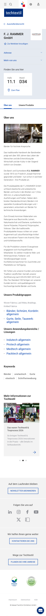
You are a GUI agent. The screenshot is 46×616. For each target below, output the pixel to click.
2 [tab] (23, 460)
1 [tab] (20, 460)
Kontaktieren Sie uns (23, 541)
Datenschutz (25, 600)
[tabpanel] (21, 429)
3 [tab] (26, 460)
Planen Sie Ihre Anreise (23, 562)
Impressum (13, 600)
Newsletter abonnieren (23, 491)
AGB (36, 600)
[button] (23, 52)
